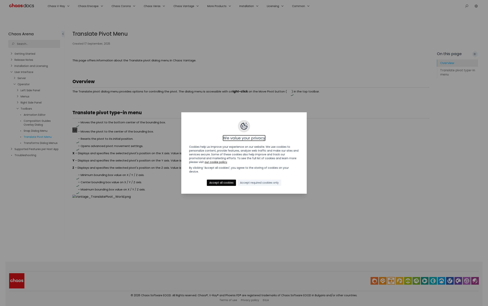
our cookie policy (216, 162)
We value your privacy (244, 138)
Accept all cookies (221, 183)
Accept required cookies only (259, 183)
